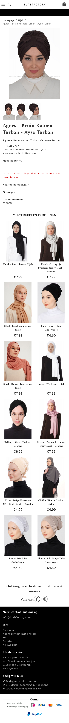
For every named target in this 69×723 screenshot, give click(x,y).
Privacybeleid (11, 668)
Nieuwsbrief (10, 644)
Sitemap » (9, 192)
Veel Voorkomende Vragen (19, 661)
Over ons (8, 630)
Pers (5, 637)
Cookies (8, 641)
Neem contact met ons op (19, 633)
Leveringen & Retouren (17, 664)
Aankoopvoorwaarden (16, 657)
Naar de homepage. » (16, 184)
